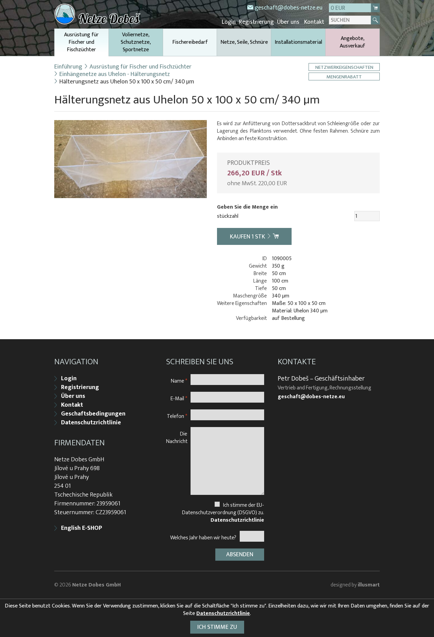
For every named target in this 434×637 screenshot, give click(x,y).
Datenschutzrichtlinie (91, 423)
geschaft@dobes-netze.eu (288, 8)
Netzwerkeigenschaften (344, 67)
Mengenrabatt (344, 76)
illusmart (369, 585)
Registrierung (256, 22)
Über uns (288, 22)
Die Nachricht (177, 437)
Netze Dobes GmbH (96, 585)
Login (229, 22)
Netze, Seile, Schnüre (244, 42)
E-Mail (179, 398)
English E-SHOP (81, 528)
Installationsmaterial (298, 42)
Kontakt (314, 22)
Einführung (68, 67)
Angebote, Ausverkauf (352, 42)
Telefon (177, 416)
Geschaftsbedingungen (93, 414)
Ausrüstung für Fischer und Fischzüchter (81, 42)
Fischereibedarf (190, 42)
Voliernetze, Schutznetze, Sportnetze (136, 42)
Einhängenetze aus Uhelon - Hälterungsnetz (114, 74)
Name (179, 381)
